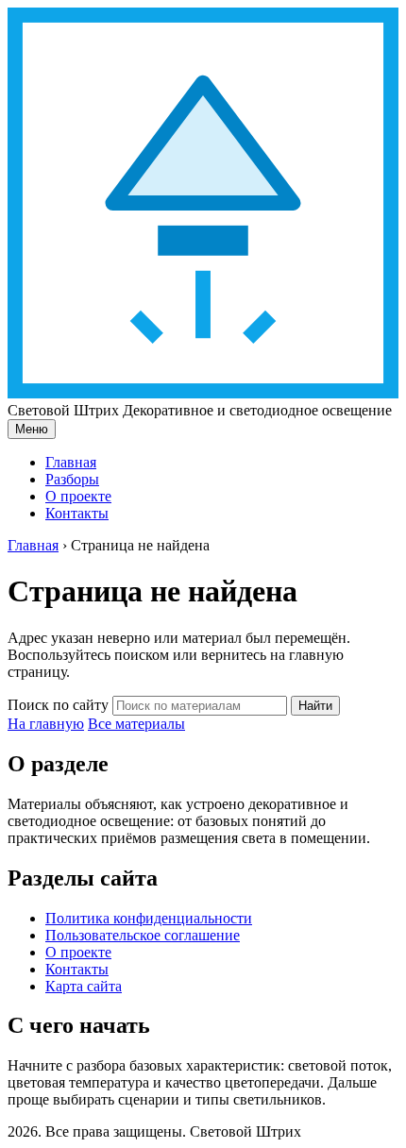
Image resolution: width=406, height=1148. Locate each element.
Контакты (77, 513)
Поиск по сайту (58, 705)
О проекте (78, 496)
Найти (315, 706)
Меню (31, 429)
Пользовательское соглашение (142, 935)
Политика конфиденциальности (148, 918)
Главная (70, 462)
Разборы (72, 479)
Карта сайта (83, 986)
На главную (46, 724)
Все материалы (136, 724)
